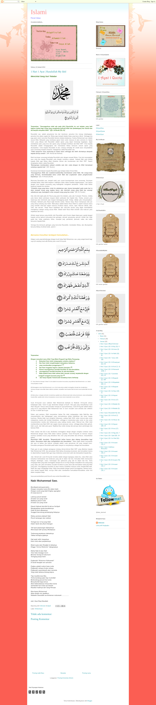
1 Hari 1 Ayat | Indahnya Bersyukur (106, 447)
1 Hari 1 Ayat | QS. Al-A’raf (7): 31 (109, 366)
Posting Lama (86, 673)
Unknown (101, 523)
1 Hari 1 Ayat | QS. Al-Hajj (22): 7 (109, 433)
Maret (102, 336)
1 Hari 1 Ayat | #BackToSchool (108, 344)
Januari (102, 341)
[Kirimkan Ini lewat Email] (56, 606)
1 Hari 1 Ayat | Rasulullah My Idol (109, 413)
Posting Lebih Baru (38, 673)
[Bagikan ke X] (60, 606)
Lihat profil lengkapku (102, 525)
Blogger (89, 701)
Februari (102, 339)
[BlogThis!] (58, 606)
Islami (39, 12)
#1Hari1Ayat (38, 609)
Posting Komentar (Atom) (65, 678)
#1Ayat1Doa (100, 128)
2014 (100, 334)
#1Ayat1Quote (100, 131)
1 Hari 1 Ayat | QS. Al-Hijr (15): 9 (109, 346)
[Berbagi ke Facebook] (62, 606)
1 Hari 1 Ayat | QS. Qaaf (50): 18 (109, 435)
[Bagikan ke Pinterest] (64, 606)
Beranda (63, 673)
